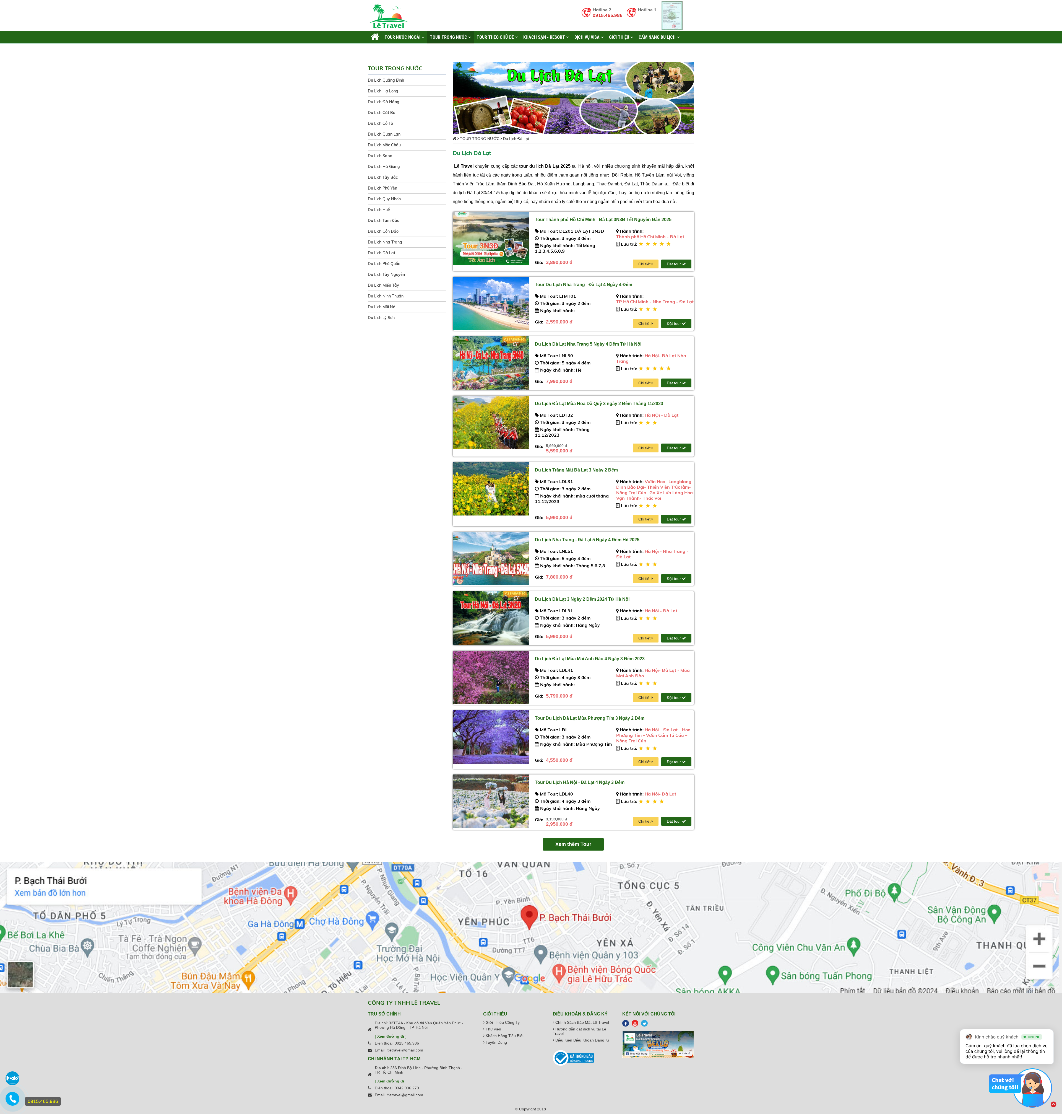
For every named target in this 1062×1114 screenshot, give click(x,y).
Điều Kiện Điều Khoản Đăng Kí (581, 1040)
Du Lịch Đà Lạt (381, 252)
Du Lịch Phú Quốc (384, 263)
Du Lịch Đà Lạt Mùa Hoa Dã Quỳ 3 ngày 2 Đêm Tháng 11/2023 (599, 403)
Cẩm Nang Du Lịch (658, 37)
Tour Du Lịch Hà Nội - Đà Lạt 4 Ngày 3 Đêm (579, 782)
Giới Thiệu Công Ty (502, 1022)
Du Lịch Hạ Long (383, 91)
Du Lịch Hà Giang (384, 166)
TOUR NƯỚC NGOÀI (402, 37)
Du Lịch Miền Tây (383, 285)
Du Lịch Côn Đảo (383, 231)
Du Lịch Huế (379, 209)
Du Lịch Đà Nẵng (383, 101)
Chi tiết (645, 264)
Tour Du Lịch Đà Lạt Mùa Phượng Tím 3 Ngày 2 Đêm (589, 718)
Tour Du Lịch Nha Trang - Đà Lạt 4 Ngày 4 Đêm (583, 284)
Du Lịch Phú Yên (382, 188)
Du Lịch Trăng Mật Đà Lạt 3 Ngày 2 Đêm (576, 470)
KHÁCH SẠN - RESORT (544, 37)
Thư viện (493, 1029)
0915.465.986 (608, 15)
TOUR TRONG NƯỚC (449, 37)
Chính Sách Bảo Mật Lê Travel (581, 1022)
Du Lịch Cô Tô (380, 123)
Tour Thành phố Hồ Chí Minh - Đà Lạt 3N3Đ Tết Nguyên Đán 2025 (603, 219)
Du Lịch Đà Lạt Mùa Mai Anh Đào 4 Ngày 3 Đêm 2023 (590, 658)
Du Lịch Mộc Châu (384, 145)
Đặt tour (674, 264)
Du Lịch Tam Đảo (383, 220)
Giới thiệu (619, 37)
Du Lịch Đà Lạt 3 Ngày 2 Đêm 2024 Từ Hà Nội (582, 599)
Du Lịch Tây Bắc (383, 177)
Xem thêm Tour (573, 844)
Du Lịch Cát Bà (381, 112)
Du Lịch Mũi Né (381, 306)
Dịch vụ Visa (587, 37)
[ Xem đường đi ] (391, 1036)
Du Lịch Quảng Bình (386, 80)
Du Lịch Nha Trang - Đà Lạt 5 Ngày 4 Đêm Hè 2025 (587, 539)
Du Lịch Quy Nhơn (384, 198)
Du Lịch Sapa (380, 155)
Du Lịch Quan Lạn (384, 134)
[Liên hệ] (12, 1101)
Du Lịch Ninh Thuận (386, 296)
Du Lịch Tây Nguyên (386, 274)
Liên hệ (378, 49)
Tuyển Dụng (496, 1042)
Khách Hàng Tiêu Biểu (505, 1035)
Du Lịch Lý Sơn (381, 317)
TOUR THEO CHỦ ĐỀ (496, 37)
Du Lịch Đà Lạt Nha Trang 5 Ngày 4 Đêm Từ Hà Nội (588, 344)
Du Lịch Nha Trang (385, 242)
